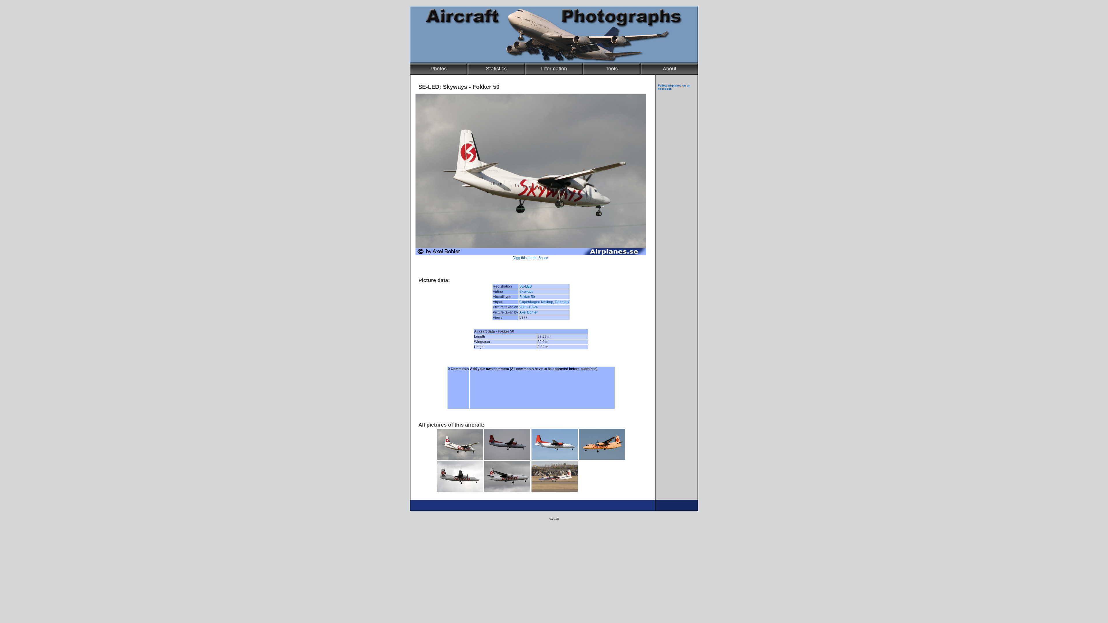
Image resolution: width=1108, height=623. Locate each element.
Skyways (526, 292)
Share (543, 258)
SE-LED (525, 286)
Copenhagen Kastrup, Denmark (544, 302)
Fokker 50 (527, 297)
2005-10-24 (528, 307)
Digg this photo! (525, 258)
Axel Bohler (528, 312)
